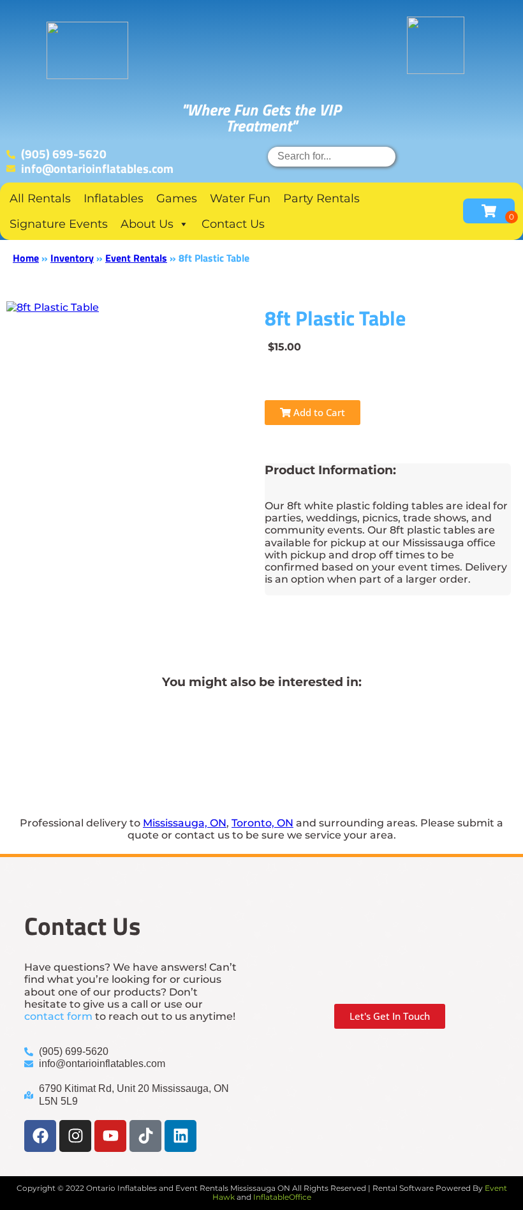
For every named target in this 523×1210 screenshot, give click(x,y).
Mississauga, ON (184, 823)
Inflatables (114, 198)
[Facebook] (40, 1136)
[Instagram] (75, 1136)
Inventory (72, 257)
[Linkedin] (180, 1136)
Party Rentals (321, 198)
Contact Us (233, 224)
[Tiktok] (145, 1136)
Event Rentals (136, 257)
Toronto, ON (262, 823)
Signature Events (59, 224)
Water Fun (240, 198)
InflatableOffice (282, 1197)
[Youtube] (110, 1136)
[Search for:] (331, 156)
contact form (58, 1016)
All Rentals (40, 198)
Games (176, 198)
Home (26, 257)
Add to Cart (318, 412)
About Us (147, 224)
